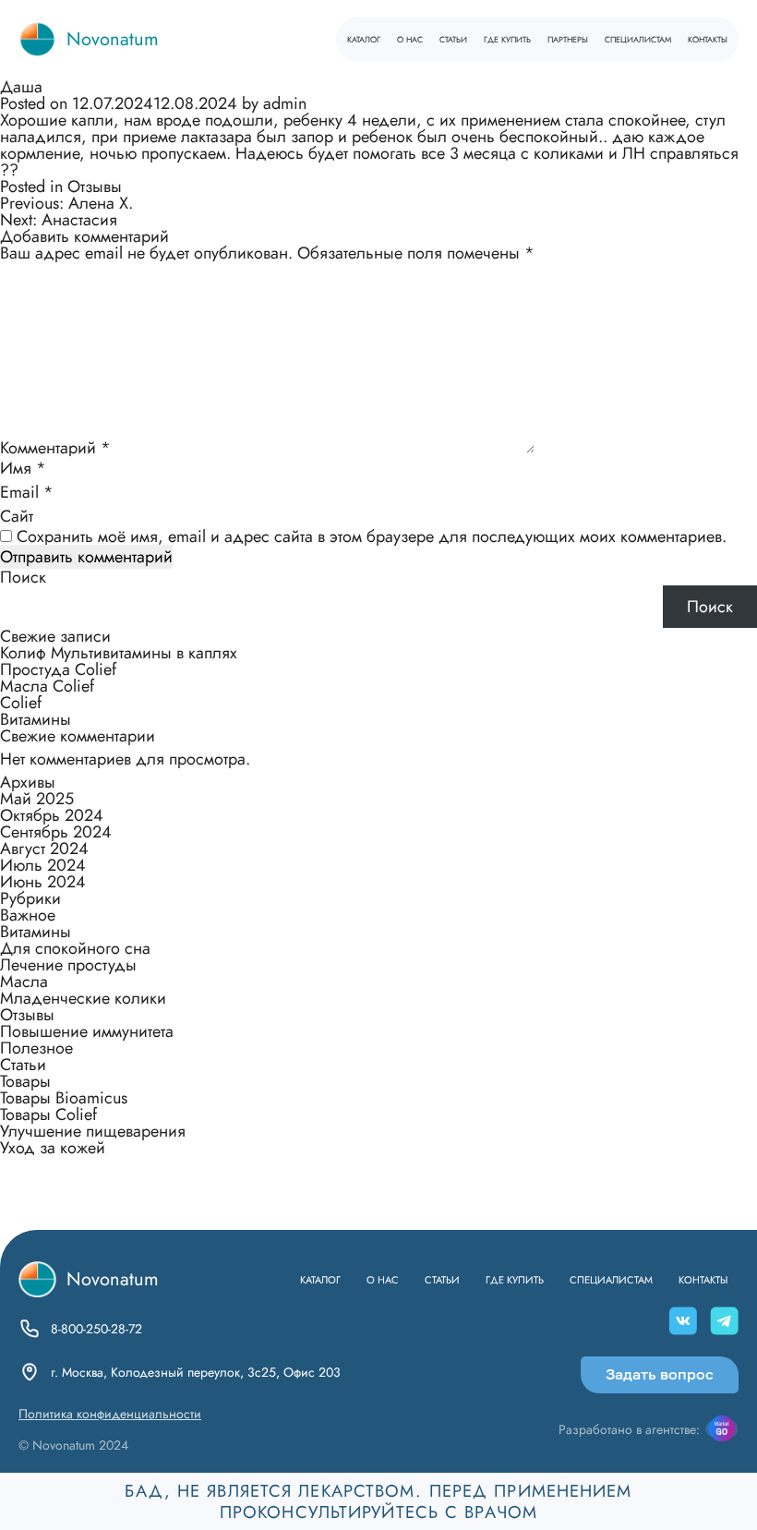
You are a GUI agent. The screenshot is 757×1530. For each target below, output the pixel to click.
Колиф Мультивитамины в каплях (118, 653)
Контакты (707, 38)
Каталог (363, 38)
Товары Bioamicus (63, 1098)
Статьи (453, 38)
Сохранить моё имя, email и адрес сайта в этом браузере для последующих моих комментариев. (372, 536)
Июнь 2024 (43, 882)
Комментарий (55, 448)
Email (27, 492)
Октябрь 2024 (51, 815)
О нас (410, 38)
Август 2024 (44, 849)
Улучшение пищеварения (93, 1131)
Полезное (36, 1048)
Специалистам (638, 38)
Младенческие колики (83, 998)
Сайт (16, 516)
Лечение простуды (68, 965)
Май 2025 (37, 799)
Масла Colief (47, 686)
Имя (23, 468)
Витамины (35, 719)
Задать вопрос (660, 1374)
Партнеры (567, 38)
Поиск (23, 577)
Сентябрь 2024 (56, 832)
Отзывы (94, 187)
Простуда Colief (58, 669)
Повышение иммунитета (87, 1031)
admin (284, 103)
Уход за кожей (52, 1148)
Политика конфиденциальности (109, 1413)
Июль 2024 (43, 865)
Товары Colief (48, 1114)
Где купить (507, 38)
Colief (21, 703)
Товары (25, 1081)
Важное (27, 915)
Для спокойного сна (75, 948)
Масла (24, 982)
